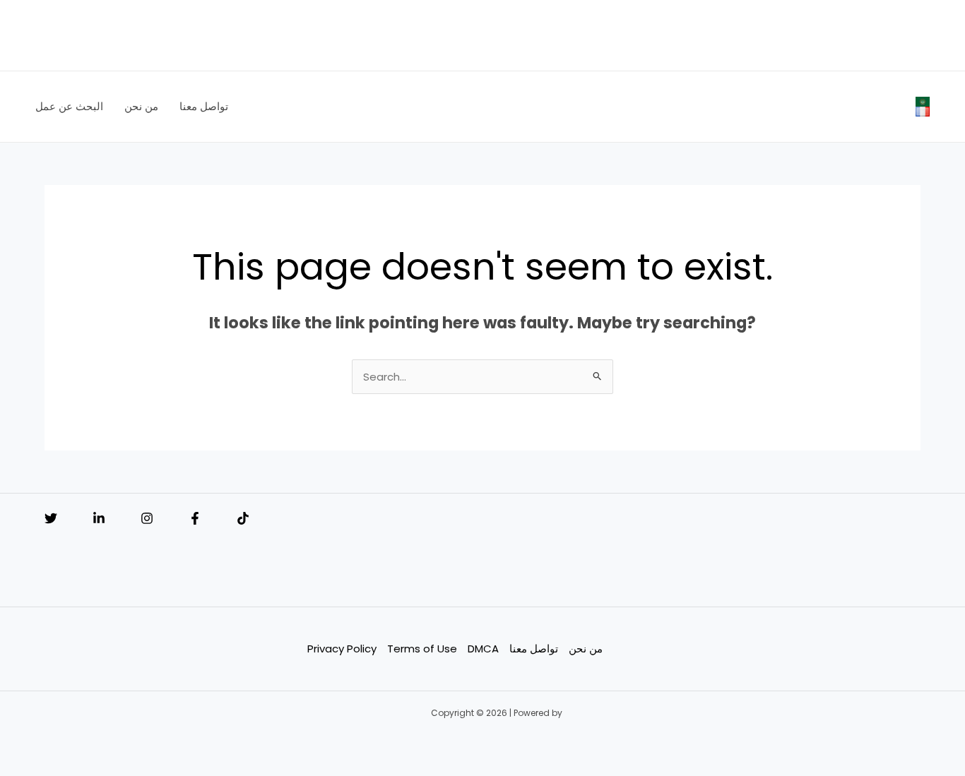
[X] (51, 518)
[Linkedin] (99, 518)
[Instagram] (147, 518)
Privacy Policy (342, 648)
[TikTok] (243, 518)
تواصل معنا (533, 648)
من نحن (586, 648)
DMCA (483, 648)
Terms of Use (422, 648)
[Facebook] (195, 518)
